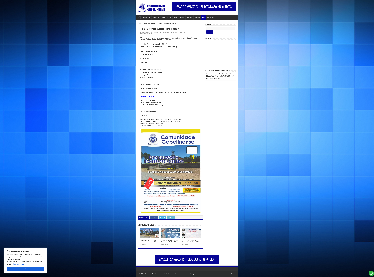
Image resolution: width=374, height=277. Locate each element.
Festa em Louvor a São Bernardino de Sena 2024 (148, 241)
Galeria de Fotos (166, 17)
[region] (25, 260)
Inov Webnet (232, 274)
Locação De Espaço (179, 17)
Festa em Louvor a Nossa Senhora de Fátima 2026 (169, 241)
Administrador (145, 32)
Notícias (146, 23)
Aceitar (25, 269)
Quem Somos (156, 17)
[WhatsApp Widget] (371, 273)
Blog (203, 17)
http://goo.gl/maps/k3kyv (156, 123)
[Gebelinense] (152, 7)
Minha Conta (146, 17)
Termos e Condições (190, 274)
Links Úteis (189, 17)
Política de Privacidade (18, 264)
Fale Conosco (210, 17)
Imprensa (197, 17)
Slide (167, 32)
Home (139, 17)
